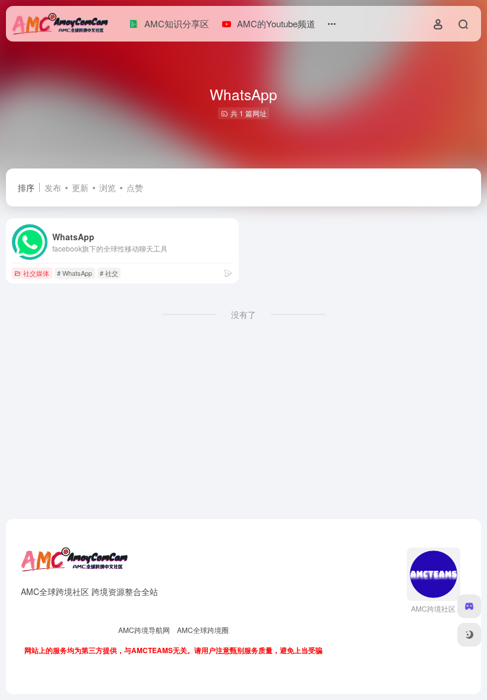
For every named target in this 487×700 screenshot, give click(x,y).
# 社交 (109, 273)
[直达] (228, 272)
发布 (53, 187)
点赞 (135, 187)
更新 (80, 187)
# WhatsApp (74, 273)
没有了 (243, 314)
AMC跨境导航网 (144, 630)
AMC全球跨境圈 (203, 630)
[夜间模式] (469, 635)
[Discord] (469, 606)
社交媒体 (36, 273)
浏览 (107, 187)
